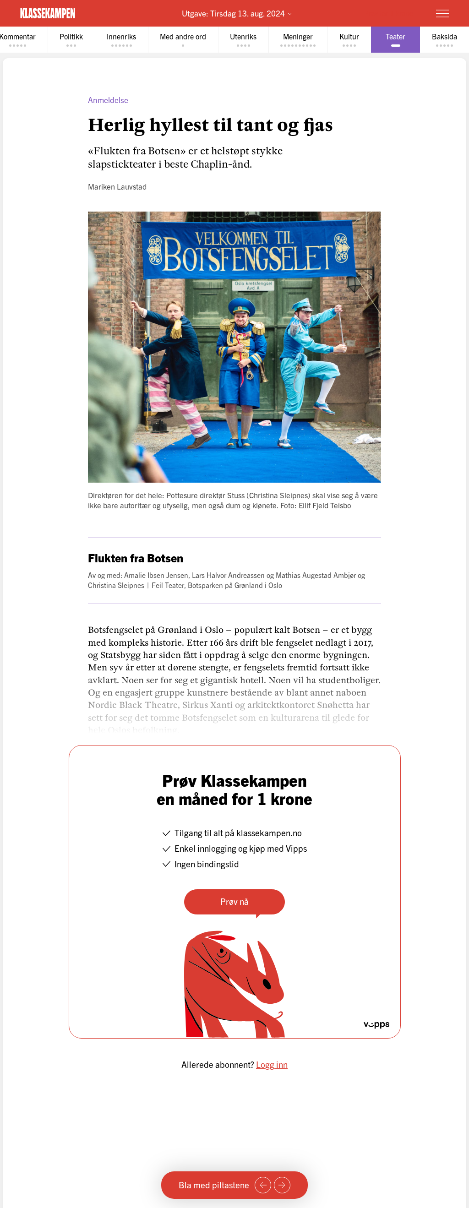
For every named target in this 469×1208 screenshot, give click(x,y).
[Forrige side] (263, 1185)
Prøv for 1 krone (388, 12)
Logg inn (272, 1064)
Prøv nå (234, 901)
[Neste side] (282, 1185)
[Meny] (442, 13)
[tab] (71, 40)
